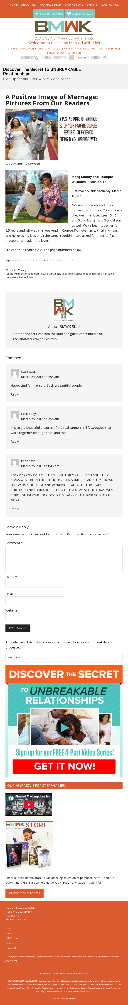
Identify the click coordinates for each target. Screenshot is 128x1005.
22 (68, 260)
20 (62, 260)
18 (56, 260)
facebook (97, 273)
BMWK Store (12, 937)
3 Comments (33, 163)
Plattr (73, 998)
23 (71, 260)
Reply (15, 394)
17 (53, 260)
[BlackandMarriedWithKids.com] (64, 37)
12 (37, 260)
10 (31, 260)
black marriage (52, 273)
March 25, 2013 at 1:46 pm (40, 466)
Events (9, 943)
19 (59, 260)
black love (39, 273)
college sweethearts (72, 273)
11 (34, 260)
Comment (14, 543)
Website (11, 610)
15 (46, 260)
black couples (26, 273)
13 (40, 260)
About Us (10, 932)
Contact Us (11, 948)
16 (49, 260)
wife (31, 277)
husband (23, 277)
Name (11, 577)
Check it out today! (24, 893)
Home (8, 927)
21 (65, 260)
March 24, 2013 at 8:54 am (40, 377)
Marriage (22, 270)
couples (87, 273)
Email (10, 594)
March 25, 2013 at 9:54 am (40, 419)
